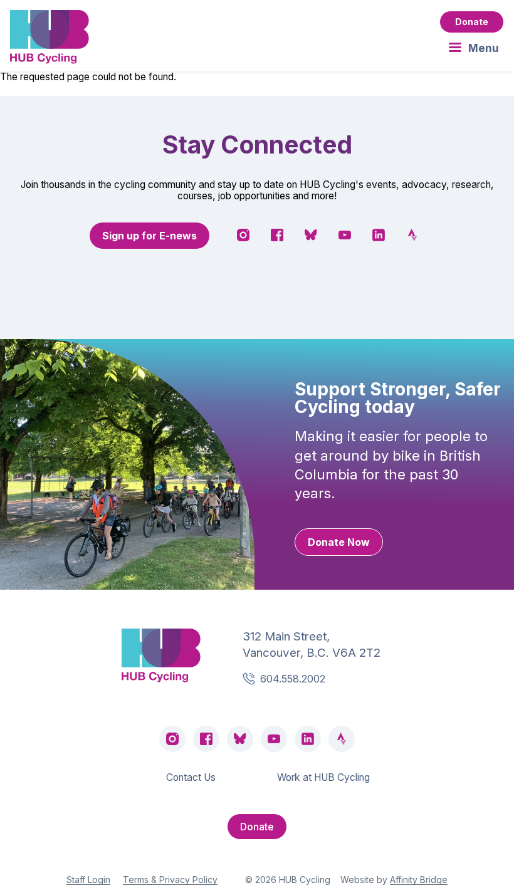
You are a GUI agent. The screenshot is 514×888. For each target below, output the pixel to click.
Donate (471, 21)
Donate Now (339, 542)
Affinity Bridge (419, 879)
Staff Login (88, 879)
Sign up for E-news (149, 235)
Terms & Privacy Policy (170, 879)
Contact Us (191, 777)
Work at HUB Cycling (323, 777)
